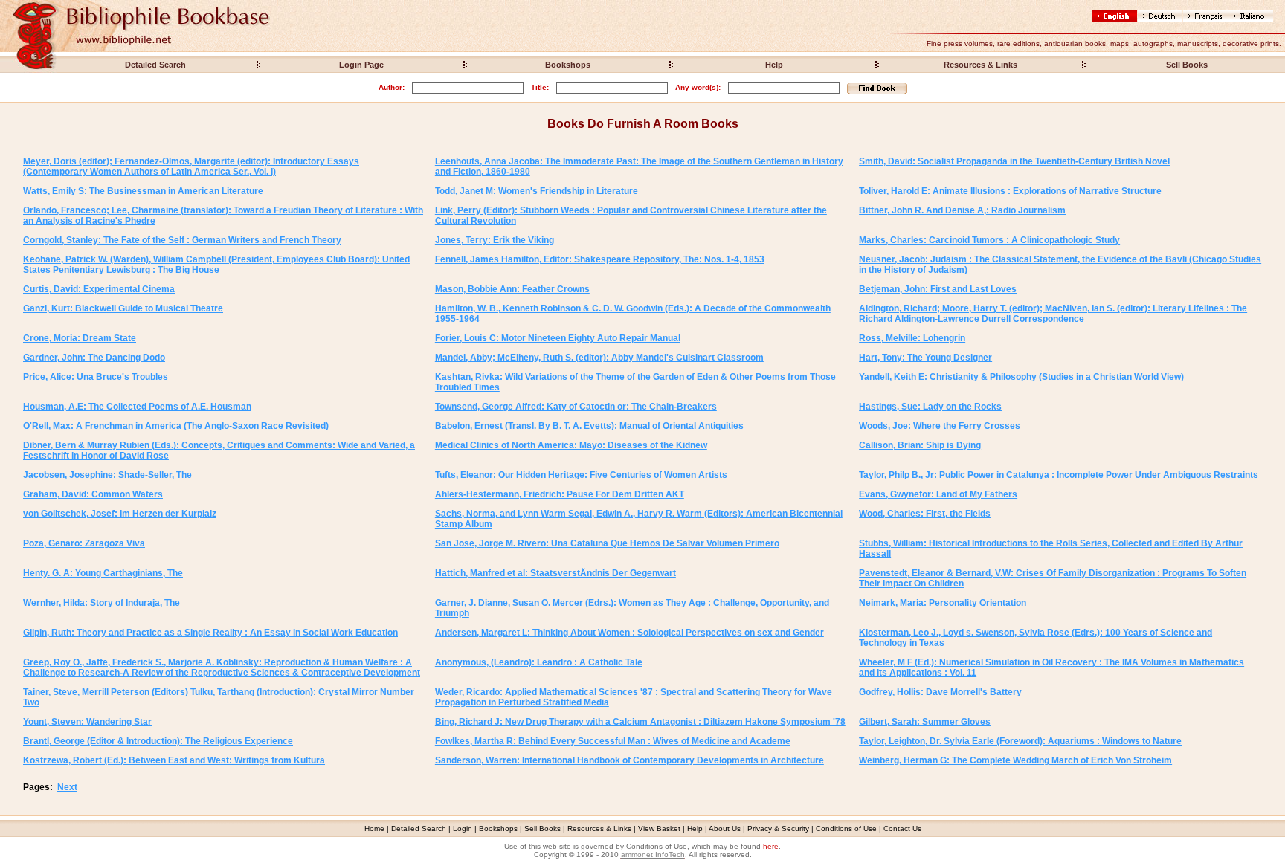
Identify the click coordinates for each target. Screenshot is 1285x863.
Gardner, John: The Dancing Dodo (94, 357)
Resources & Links (980, 64)
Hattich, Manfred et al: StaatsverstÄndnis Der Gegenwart (555, 573)
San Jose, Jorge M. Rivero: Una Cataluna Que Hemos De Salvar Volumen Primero (607, 543)
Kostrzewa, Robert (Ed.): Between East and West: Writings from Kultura (174, 760)
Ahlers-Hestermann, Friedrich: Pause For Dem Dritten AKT (559, 494)
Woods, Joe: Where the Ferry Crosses (939, 426)
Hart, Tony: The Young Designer (925, 357)
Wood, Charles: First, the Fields (925, 513)
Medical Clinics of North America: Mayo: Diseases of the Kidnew (571, 445)
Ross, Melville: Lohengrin (912, 338)
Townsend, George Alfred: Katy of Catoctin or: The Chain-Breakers (576, 406)
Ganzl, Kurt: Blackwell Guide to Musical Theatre (123, 308)
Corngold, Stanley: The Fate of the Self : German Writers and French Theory (182, 240)
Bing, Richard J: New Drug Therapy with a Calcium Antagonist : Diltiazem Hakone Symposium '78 (640, 722)
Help (774, 64)
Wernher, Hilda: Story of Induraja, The (101, 603)
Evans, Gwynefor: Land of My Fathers (938, 494)
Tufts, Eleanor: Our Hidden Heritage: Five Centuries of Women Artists (581, 475)
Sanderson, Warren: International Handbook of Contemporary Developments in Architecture (629, 760)
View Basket (659, 828)
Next (67, 787)
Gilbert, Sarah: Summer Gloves (925, 722)
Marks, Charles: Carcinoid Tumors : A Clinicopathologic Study (989, 240)
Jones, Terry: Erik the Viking (494, 240)
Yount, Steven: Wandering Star (87, 722)
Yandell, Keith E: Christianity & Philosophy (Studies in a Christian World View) (1021, 377)
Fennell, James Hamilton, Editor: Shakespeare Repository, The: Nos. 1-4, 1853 (599, 259)
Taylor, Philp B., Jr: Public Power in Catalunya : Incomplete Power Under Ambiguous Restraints (1058, 475)
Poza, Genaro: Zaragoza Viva (84, 543)
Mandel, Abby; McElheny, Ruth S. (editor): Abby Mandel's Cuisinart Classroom (599, 357)
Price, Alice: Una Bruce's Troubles (95, 377)
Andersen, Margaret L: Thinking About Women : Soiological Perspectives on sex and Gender (629, 632)
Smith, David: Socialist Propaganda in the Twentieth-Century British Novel (1014, 161)
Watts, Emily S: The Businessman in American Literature (143, 191)
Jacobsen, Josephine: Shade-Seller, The (107, 475)
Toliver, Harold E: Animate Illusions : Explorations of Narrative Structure (1010, 191)
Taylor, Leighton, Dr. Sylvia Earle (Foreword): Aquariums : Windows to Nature (1020, 741)
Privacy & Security (778, 828)
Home (374, 828)
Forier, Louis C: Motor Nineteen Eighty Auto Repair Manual (557, 338)
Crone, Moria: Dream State (79, 338)
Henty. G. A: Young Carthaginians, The (103, 573)
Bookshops (567, 64)
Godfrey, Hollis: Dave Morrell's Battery (940, 692)
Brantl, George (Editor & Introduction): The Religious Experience (158, 741)
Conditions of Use (846, 828)
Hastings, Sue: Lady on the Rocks (930, 406)
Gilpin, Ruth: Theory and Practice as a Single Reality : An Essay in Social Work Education (210, 632)
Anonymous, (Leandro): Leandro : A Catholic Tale (538, 662)
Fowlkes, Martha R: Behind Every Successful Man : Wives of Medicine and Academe (612, 741)
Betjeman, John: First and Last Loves (938, 289)
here (771, 846)
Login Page (361, 64)
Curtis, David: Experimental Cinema (99, 289)
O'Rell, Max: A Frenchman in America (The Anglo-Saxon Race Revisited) (176, 426)
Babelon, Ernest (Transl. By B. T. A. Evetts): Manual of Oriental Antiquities (589, 426)
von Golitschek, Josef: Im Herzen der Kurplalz (119, 513)
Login (462, 828)
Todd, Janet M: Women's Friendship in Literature (536, 191)
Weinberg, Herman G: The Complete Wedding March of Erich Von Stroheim (1015, 760)
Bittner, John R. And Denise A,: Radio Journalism (962, 210)
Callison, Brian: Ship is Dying (920, 445)
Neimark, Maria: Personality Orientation (942, 603)
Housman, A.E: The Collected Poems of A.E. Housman (137, 406)
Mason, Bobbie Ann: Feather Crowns (512, 289)
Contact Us (902, 828)
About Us (725, 828)
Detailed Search (155, 64)
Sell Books (1187, 64)
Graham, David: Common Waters (93, 494)
